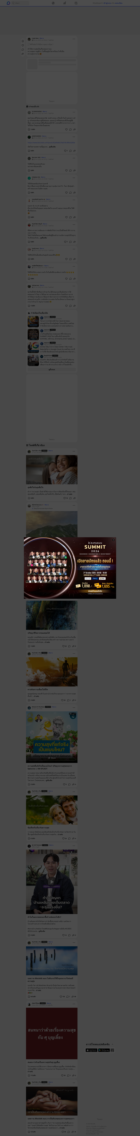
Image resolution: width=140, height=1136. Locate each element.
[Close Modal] (113, 540)
